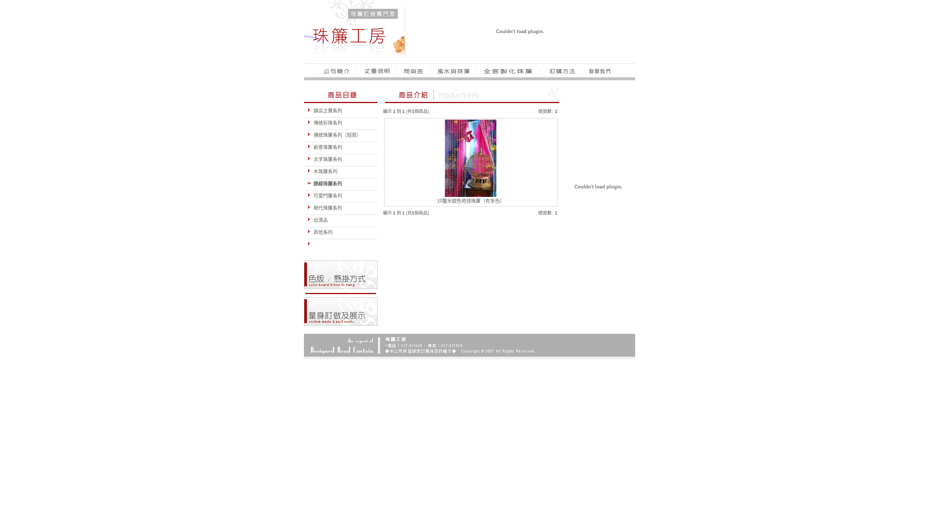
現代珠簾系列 (328, 208)
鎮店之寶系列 (328, 110)
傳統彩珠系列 (328, 123)
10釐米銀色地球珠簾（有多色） (470, 201)
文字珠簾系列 (328, 159)
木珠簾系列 (325, 171)
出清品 (321, 220)
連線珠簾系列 (328, 183)
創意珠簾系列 (328, 147)
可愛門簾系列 (328, 195)
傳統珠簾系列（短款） (337, 135)
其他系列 (323, 232)
